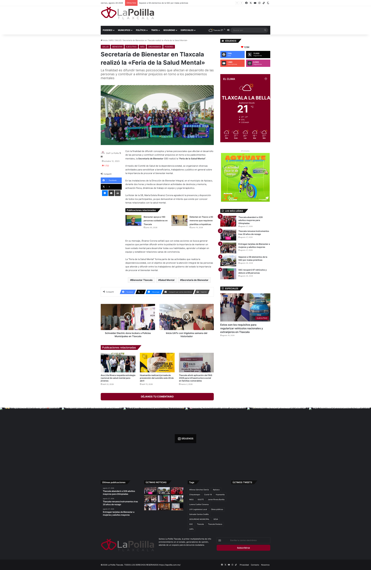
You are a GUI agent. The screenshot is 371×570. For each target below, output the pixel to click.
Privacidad (244, 565)
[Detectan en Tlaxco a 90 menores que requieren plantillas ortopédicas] (179, 220)
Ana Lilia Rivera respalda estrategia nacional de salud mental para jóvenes (118, 378)
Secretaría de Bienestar (195, 280)
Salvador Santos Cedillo (199, 514)
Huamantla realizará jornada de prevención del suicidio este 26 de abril (157, 378)
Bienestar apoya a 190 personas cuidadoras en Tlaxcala (156, 220)
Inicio (105, 40)
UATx (191, 529)
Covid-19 (208, 494)
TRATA (154, 30)
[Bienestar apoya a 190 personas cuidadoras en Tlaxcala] (133, 220)
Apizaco (216, 490)
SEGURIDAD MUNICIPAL (199, 519)
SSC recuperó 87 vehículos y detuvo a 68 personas (162, 3)
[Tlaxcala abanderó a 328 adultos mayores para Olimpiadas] (228, 221)
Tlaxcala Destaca (215, 524)
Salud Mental (167, 280)
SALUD (118, 40)
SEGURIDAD (169, 30)
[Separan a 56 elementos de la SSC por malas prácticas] (228, 260)
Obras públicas (217, 509)
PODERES (107, 30)
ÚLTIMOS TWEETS (242, 482)
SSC (191, 524)
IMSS (191, 499)
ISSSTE (201, 499)
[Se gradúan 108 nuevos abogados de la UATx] (177, 506)
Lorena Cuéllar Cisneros (199, 504)
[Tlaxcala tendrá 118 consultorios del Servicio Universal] (164, 506)
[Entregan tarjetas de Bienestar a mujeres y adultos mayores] (228, 248)
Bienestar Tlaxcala (142, 280)
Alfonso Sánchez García (199, 490)
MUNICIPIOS (124, 30)
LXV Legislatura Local (198, 509)
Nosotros (265, 565)
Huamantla (220, 494)
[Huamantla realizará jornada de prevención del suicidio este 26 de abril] (157, 362)
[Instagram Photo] (31, 439)
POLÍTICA (141, 30)
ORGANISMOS (154, 47)
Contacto (255, 565)
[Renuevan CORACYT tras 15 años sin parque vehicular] (177, 498)
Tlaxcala (200, 524)
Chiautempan (194, 494)
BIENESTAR (117, 47)
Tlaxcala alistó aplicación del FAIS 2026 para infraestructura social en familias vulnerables (195, 378)
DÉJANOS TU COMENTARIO (157, 396)
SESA (215, 519)
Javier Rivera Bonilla (216, 499)
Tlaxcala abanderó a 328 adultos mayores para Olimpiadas (250, 220)
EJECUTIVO (131, 47)
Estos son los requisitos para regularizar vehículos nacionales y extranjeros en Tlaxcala (241, 328)
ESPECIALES (187, 30)
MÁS (111, 40)
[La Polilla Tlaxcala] (127, 13)
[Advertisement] (214, 15)
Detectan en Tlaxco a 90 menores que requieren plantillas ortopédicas (201, 220)
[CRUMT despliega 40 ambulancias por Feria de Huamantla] (150, 506)
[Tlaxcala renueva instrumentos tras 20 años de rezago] (228, 235)
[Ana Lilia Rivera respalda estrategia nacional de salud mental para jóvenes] (118, 362)
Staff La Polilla (112, 153)
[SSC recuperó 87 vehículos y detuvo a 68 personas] (228, 273)
